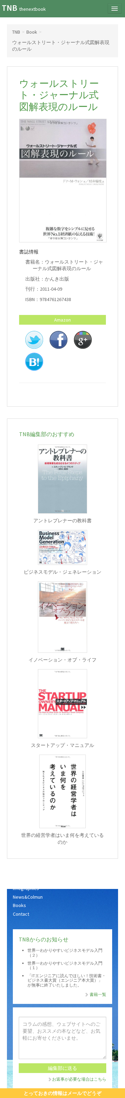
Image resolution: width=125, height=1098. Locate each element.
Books (19, 905)
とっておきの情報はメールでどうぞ (62, 1093)
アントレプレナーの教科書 (62, 520)
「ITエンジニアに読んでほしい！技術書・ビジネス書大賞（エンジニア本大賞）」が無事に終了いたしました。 (66, 980)
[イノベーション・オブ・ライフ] (62, 617)
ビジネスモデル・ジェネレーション (62, 572)
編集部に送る (62, 1068)
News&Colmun (28, 897)
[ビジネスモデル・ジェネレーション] (62, 547)
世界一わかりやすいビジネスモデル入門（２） (64, 952)
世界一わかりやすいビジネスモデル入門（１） (64, 965)
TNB (24, 7)
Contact (21, 914)
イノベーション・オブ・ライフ (62, 660)
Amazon (62, 320)
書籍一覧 (97, 994)
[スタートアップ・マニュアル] (62, 703)
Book (31, 32)
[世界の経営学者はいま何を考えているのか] (62, 791)
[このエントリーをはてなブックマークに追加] (34, 361)
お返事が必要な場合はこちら (79, 1079)
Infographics (26, 888)
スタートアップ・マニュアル (62, 745)
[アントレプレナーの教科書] (62, 479)
